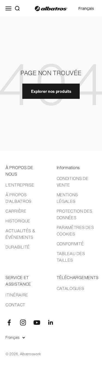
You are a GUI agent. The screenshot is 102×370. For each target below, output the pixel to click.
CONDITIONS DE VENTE (72, 181)
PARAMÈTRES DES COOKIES (75, 230)
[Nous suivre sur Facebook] (9, 322)
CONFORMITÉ (70, 244)
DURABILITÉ (17, 247)
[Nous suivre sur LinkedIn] (50, 322)
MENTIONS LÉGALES (67, 198)
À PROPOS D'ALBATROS (18, 198)
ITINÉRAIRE (16, 295)
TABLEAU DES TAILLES (71, 256)
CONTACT (15, 305)
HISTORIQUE (17, 221)
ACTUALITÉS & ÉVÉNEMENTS (20, 234)
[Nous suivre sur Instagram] (23, 322)
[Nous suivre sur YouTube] (37, 322)
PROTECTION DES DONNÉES (74, 214)
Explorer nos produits (51, 91)
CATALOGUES (70, 288)
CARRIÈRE (15, 211)
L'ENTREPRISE (19, 185)
